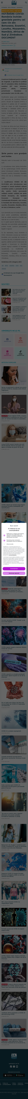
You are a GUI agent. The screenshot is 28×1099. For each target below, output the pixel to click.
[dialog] (14, 549)
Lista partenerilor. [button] (13, 555)
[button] (14, 544)
